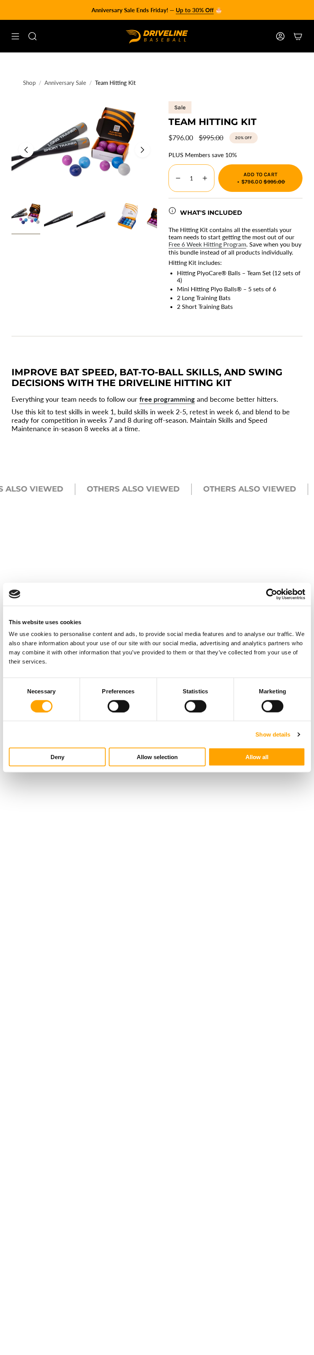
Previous (26, 149)
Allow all (256, 757)
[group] (157, 10)
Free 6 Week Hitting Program (207, 244)
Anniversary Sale (65, 82)
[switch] (118, 706)
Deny (57, 757)
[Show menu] (15, 36)
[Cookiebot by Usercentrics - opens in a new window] (271, 594)
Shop (29, 82)
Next (142, 149)
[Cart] (298, 36)
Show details (272, 734)
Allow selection (157, 757)
